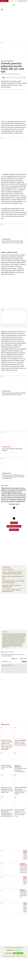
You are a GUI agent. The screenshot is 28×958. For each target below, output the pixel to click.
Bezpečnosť (23, 740)
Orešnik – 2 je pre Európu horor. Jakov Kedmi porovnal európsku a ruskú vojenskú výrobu (12, 572)
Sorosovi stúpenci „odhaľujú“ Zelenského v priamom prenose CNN (12, 590)
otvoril (3, 216)
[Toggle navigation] (2, 9)
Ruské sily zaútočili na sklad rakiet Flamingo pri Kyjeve (12, 577)
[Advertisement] (14, 26)
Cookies (21, 947)
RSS (5, 947)
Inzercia (9, 947)
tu (12, 645)
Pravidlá (17, 947)
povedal (24, 125)
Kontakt (13, 947)
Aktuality (3, 61)
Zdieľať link (14, 523)
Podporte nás (4, 1)
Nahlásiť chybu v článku (14, 526)
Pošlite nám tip (14, 529)
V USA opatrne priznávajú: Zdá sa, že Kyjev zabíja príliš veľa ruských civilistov (13, 581)
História (9, 740)
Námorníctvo (10, 61)
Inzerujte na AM (22, 1)
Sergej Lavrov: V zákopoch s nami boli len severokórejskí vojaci (11, 586)
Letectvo (9, 787)
